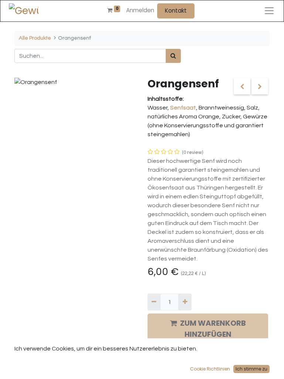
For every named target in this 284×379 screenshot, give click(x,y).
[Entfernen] (154, 302)
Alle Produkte (35, 38)
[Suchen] (173, 56)
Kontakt (176, 10)
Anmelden (140, 10)
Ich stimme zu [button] (251, 369)
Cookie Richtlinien (210, 369)
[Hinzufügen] (184, 302)
